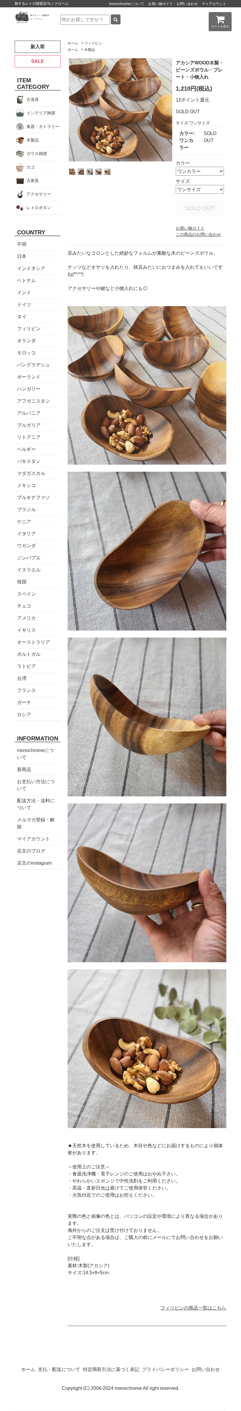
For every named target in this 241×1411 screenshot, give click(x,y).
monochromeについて (126, 4)
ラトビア (26, 666)
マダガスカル (31, 473)
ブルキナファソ (33, 497)
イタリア (26, 533)
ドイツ (24, 304)
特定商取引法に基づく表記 (111, 1369)
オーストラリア (33, 642)
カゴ (30, 167)
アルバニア (29, 413)
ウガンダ (26, 545)
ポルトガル (29, 654)
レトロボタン (38, 207)
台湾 (21, 678)
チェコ (24, 605)
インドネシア (31, 268)
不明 (21, 244)
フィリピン (93, 43)
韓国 (21, 581)
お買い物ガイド (160, 4)
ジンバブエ (29, 557)
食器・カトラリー (42, 126)
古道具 (32, 99)
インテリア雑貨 (40, 113)
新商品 (24, 769)
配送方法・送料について (36, 804)
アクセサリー (38, 194)
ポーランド (29, 376)
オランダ (26, 340)
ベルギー (26, 449)
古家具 (32, 180)
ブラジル (26, 509)
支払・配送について (59, 1369)
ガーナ (24, 702)
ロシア (24, 714)
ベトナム (26, 280)
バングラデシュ (33, 364)
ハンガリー (29, 388)
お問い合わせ (187, 4)
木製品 (89, 50)
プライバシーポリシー (165, 1369)
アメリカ (26, 618)
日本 (21, 256)
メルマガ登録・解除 (36, 823)
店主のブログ (31, 850)
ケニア (24, 521)
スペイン (26, 593)
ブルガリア (29, 425)
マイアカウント (214, 4)
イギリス (26, 630)
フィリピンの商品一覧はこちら (193, 1307)
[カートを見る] (220, 21)
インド (24, 292)
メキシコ (26, 485)
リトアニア (29, 437)
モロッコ (26, 352)
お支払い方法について (36, 785)
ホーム (73, 43)
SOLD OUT (200, 208)
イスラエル (29, 569)
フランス (26, 690)
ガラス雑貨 (36, 153)
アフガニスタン (33, 400)
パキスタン (29, 461)
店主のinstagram (34, 862)
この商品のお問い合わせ (198, 234)
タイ (21, 316)
